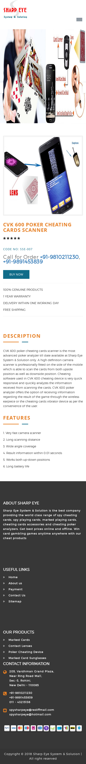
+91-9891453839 (23, 261)
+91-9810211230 (59, 257)
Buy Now (16, 274)
